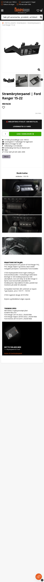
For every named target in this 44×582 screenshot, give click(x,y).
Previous (4, 79)
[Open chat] (38, 576)
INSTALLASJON (10, 23)
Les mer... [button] (38, 113)
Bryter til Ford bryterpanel (13, 353)
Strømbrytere (21, 23)
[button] (38, 10)
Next (42, 79)
